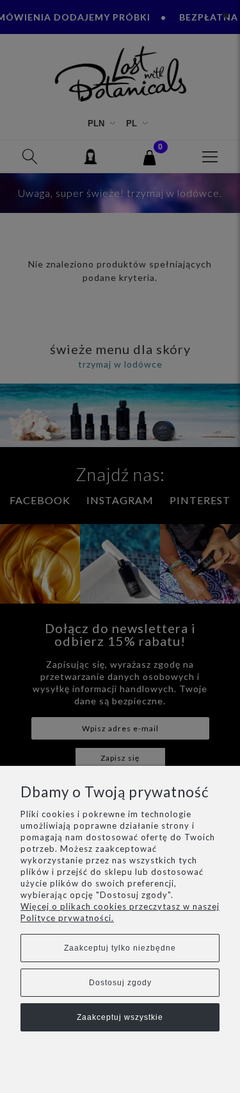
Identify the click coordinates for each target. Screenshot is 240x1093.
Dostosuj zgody (120, 982)
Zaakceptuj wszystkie (120, 1017)
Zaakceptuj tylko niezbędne (120, 948)
